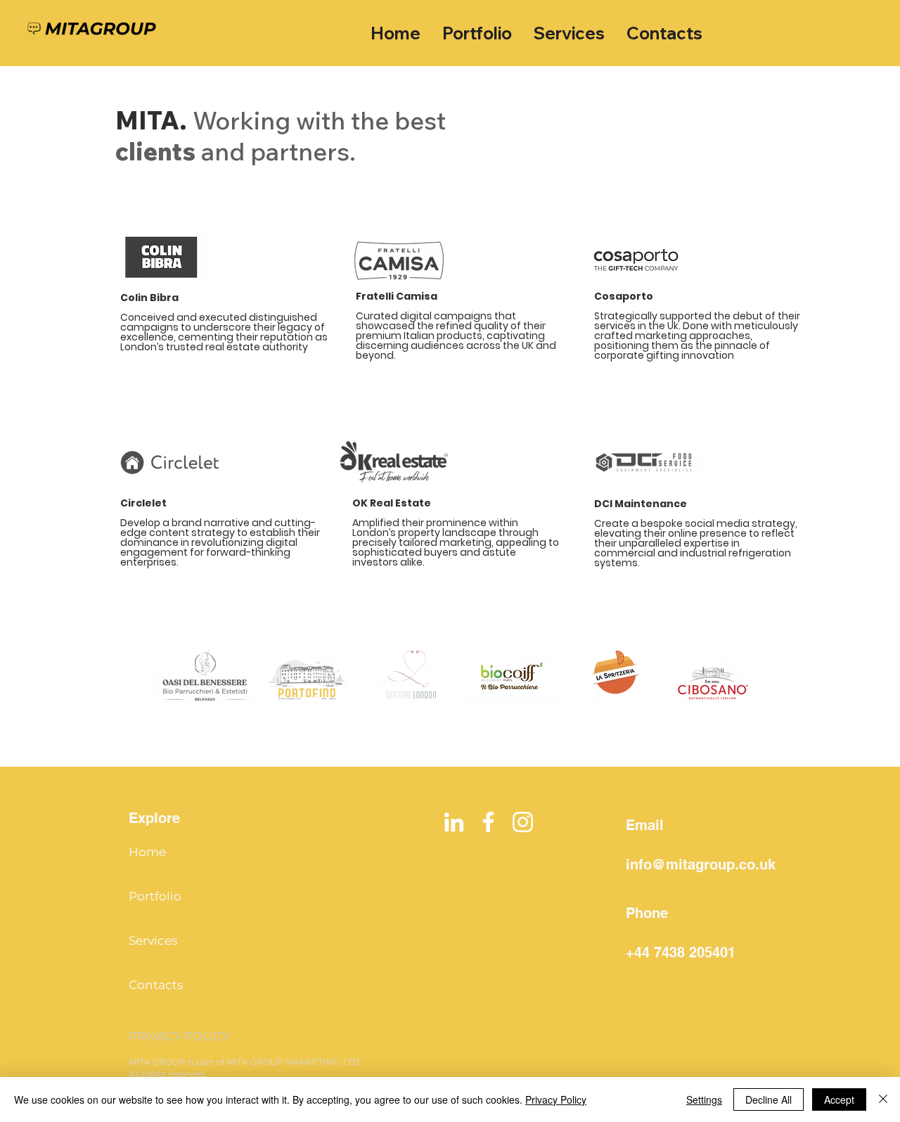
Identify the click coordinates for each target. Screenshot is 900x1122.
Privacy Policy (555, 1099)
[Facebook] (488, 822)
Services (153, 940)
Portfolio (155, 896)
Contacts (156, 985)
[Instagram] (522, 822)
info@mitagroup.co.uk (701, 864)
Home (147, 852)
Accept (839, 1099)
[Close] (883, 1099)
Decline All (768, 1099)
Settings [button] (704, 1099)
